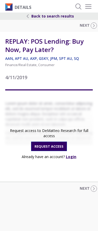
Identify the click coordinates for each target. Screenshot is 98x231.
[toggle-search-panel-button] (78, 6)
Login (71, 156)
